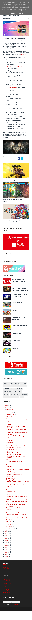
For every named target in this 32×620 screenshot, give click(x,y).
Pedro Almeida (7, 591)
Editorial (17, 386)
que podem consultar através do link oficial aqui (15, 55)
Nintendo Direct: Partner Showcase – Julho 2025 (17, 420)
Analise (17, 383)
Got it (21, 13)
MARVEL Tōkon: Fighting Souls (11, 221)
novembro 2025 (10, 411)
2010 (6, 556)
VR (10, 397)
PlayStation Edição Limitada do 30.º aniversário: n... (15, 485)
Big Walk (14, 310)
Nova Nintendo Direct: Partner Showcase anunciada (16, 433)
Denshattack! (16, 348)
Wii (13, 397)
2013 (6, 551)
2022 (6, 535)
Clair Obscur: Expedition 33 (14, 67)
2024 (6, 531)
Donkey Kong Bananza (11, 480)
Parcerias (5, 570)
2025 (6, 407)
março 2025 (9, 526)
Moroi (7, 459)
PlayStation (14, 157)
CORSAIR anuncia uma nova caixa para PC (16, 499)
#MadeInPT (6, 383)
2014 (6, 549)
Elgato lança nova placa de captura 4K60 (16, 451)
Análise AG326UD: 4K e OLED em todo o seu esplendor (17, 439)
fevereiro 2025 (10, 528)
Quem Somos (6, 567)
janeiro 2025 (9, 530)
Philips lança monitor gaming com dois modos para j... (16, 490)
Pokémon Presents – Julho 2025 (14, 461)
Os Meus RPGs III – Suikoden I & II (14, 488)
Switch (6, 397)
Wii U (17, 397)
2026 (6, 406)
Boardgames (7, 386)
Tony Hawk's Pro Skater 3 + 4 (13, 454)
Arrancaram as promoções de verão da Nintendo (16, 465)
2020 (6, 539)
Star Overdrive (10, 444)
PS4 (14, 394)
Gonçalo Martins (7, 583)
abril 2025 (9, 524)
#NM (5, 157)
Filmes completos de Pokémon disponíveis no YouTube (17, 508)
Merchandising (8, 391)
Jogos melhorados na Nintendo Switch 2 (16, 518)
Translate (15, 604)
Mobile (15, 391)
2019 (6, 540)
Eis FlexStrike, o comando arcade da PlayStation (15, 426)
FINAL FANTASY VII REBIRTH (14, 83)
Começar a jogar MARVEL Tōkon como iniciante (13, 200)
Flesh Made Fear (16, 333)
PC (11, 394)
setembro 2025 (10, 414)
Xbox (21, 397)
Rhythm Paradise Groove (19, 325)
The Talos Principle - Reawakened (14, 474)
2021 (6, 537)
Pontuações (6, 568)
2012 (6, 553)
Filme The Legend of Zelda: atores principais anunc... (17, 470)
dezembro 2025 (10, 409)
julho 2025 (9, 418)
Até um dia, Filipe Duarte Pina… (14, 447)
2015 (6, 547)
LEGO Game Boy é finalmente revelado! (16, 453)
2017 (6, 544)
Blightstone (16, 341)
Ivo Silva (5, 586)
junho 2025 (9, 521)
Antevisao (23, 383)
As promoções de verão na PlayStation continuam (16, 430)
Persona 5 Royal (11, 107)
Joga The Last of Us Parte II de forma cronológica (15, 505)
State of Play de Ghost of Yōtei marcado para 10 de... (16, 502)
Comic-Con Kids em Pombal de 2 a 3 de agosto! (16, 423)
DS (12, 386)
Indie (12, 388)
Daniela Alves (6, 580)
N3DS (20, 391)
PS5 (18, 394)
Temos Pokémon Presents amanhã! (15, 468)
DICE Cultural (6, 582)
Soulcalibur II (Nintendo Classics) (14, 513)
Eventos (24, 386)
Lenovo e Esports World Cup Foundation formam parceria (16, 515)
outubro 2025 (9, 413)
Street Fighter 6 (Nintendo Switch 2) (15, 463)
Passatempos (24, 394)
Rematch (8, 511)
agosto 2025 (9, 416)
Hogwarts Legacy (12, 87)
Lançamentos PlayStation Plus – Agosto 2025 (16, 436)
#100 (7, 498)
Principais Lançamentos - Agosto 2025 (15, 446)
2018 (6, 542)
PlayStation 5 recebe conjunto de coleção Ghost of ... (16, 493)
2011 (6, 554)
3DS (12, 383)
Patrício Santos (7, 589)
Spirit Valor (9, 519)
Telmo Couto (6, 592)
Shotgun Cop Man (10, 478)
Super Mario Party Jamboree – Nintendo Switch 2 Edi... (16, 457)
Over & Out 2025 (10, 476)
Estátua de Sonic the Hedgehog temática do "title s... (17, 482)
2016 (6, 546)
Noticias (9, 157)
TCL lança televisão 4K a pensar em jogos (16, 496)
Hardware (6, 388)
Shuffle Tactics (9, 442)
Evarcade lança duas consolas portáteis (16, 473)
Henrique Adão (7, 585)
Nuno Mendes (6, 588)
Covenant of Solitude (11, 449)
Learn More (13, 13)
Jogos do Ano (18, 388)
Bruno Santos (6, 579)
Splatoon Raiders (17, 302)
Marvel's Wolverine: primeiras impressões (15, 180)
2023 (6, 533)
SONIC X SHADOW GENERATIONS (15, 111)
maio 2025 (9, 523)
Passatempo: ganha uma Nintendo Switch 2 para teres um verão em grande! (20, 288)
